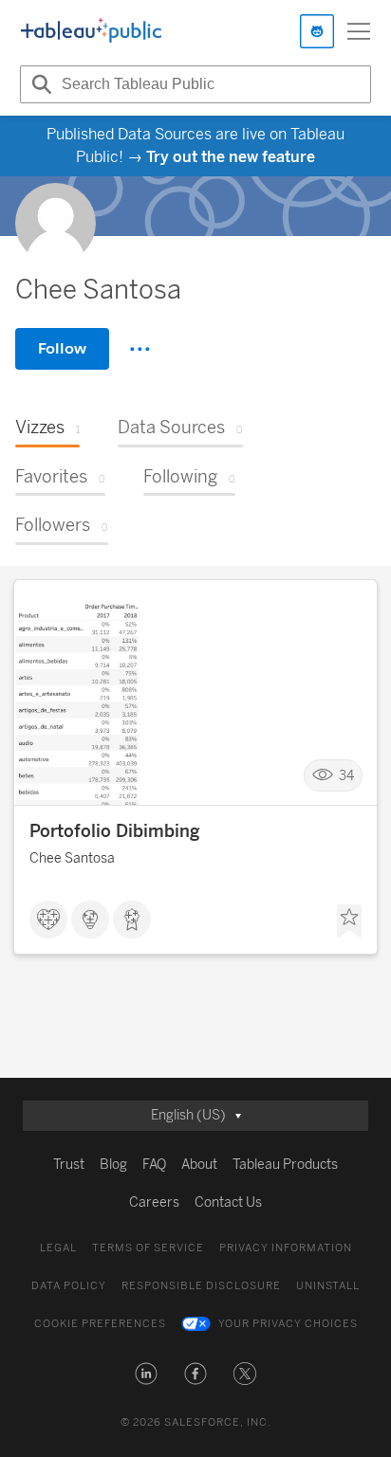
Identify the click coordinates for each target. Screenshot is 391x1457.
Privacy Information (285, 1248)
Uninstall (328, 1286)
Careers (154, 1202)
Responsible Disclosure (201, 1286)
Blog (113, 1164)
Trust (68, 1164)
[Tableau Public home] (91, 31)
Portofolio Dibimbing (114, 831)
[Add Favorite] (349, 921)
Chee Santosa (72, 858)
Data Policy (68, 1286)
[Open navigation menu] (359, 31)
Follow (62, 348)
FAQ (154, 1164)
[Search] (39, 84)
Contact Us (228, 1202)
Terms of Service (148, 1248)
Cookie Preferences (100, 1324)
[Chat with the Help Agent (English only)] (317, 31)
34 (346, 775)
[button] (146, 1373)
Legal (58, 1248)
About (199, 1164)
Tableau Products (285, 1164)
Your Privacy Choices (288, 1324)
